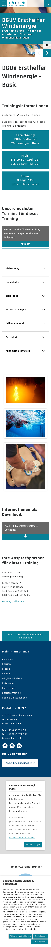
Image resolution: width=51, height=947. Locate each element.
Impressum (8, 688)
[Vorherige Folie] (39, 53)
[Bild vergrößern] (25, 390)
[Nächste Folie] (47, 53)
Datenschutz (9, 683)
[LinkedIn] (19, 746)
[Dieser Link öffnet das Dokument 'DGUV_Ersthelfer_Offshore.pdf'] (25, 537)
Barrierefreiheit (11, 693)
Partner (6, 673)
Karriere (7, 664)
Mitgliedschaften (12, 678)
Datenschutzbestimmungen (22, 837)
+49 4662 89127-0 (16, 730)
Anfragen (25, 244)
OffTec (17, 3)
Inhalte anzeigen (33, 844)
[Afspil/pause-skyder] (47, 45)
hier (22, 907)
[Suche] (47, 3)
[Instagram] (12, 746)
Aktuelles (7, 659)
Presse (6, 668)
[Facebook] (5, 746)
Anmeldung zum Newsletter (20, 763)
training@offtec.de (13, 601)
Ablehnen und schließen (20, 936)
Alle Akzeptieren (39, 941)
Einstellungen (41, 936)
